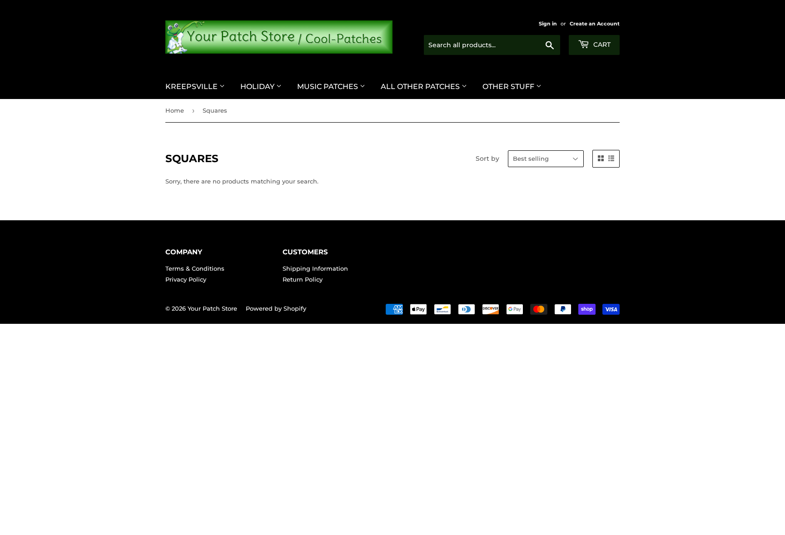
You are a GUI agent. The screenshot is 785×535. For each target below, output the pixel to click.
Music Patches (328, 86)
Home (174, 110)
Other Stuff (509, 86)
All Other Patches (421, 86)
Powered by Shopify (276, 308)
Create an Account (595, 23)
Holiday (258, 86)
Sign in (548, 23)
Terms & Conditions (194, 268)
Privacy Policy (185, 279)
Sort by (487, 158)
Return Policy (303, 279)
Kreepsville (192, 86)
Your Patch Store (212, 308)
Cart (601, 44)
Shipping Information (315, 268)
